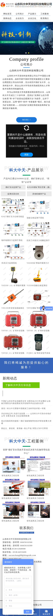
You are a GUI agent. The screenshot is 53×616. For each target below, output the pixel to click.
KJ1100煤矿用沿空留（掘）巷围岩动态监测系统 (39, 188)
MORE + (26, 120)
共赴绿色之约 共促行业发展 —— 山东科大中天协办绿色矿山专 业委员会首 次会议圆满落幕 (26, 415)
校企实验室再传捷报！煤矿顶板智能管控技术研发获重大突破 (26, 422)
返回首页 (46, 614)
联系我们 (45, 18)
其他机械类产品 (39, 194)
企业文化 (32, 18)
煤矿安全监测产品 (13, 187)
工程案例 (45, 14)
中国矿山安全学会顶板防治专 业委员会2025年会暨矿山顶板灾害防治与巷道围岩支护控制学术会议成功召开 (25, 402)
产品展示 (32, 14)
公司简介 (20, 14)
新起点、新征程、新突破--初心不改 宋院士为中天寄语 (24, 428)
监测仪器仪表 (13, 194)
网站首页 (7, 14)
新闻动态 (7, 18)
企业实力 (20, 18)
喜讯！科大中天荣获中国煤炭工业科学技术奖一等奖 (23, 408)
